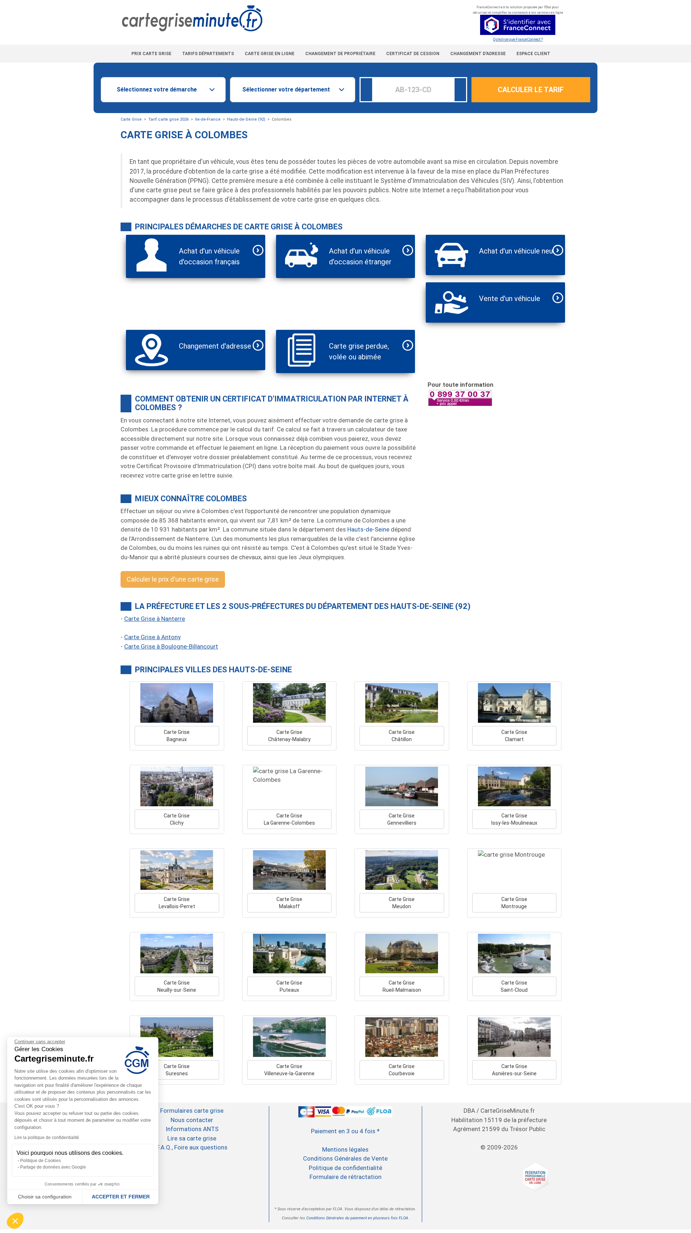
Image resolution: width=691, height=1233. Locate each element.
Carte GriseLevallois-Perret (177, 902)
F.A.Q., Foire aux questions (192, 1147)
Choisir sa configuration (45, 1197)
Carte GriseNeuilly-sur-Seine (176, 986)
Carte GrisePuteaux (289, 986)
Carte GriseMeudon (402, 902)
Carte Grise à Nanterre (154, 618)
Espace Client (533, 53)
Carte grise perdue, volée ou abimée (359, 351)
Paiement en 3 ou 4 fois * (345, 1131)
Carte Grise (131, 119)
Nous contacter (192, 1120)
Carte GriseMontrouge (514, 902)
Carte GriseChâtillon (402, 735)
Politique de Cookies (40, 1160)
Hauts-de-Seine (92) (246, 119)
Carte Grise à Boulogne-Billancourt (171, 646)
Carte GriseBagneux (177, 735)
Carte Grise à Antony (152, 637)
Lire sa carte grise (191, 1138)
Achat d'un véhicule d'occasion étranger (360, 256)
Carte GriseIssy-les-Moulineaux (514, 819)
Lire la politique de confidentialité (46, 1137)
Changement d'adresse (478, 53)
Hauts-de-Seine (368, 529)
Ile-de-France (208, 119)
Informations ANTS (192, 1129)
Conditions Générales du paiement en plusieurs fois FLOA (357, 1218)
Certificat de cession (412, 53)
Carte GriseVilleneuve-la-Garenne (289, 1069)
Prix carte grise (151, 53)
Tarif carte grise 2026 (168, 119)
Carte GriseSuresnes (177, 1069)
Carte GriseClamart (514, 735)
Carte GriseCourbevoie (402, 1069)
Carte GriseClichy (177, 819)
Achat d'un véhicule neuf (517, 251)
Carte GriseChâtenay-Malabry (289, 735)
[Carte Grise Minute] (269, 18)
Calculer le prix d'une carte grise (173, 579)
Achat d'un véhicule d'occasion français (209, 256)
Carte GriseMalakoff (289, 902)
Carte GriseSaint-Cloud (514, 986)
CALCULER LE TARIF (531, 89)
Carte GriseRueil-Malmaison (402, 986)
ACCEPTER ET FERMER (121, 1197)
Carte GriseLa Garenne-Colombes (289, 819)
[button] (15, 1220)
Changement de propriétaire (340, 53)
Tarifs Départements (208, 53)
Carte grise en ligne (269, 53)
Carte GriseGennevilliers (401, 819)
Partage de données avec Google (53, 1167)
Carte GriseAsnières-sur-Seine (514, 1069)
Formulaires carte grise (191, 1110)
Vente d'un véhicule (509, 298)
